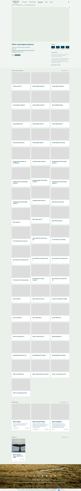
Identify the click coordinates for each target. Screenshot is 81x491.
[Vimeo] (51, 477)
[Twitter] (26, 477)
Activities (24, 2)
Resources (40, 2)
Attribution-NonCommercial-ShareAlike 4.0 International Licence (54, 482)
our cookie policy (52, 489)
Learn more (62, 489)
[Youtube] (47, 477)
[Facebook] (30, 477)
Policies (47, 479)
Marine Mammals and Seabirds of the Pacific (26, 50)
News (46, 2)
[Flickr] (38, 477)
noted (26, 482)
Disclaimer (43, 479)
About (51, 2)
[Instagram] (34, 477)
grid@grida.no (62, 61)
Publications (32, 2)
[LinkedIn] (42, 477)
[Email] (55, 477)
